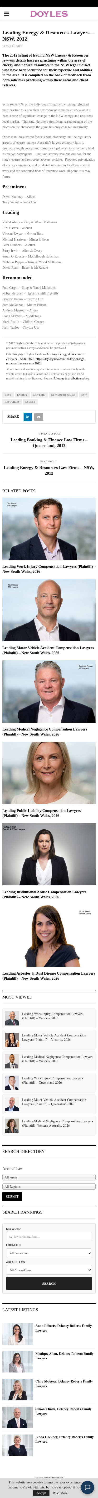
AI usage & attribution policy (71, 378)
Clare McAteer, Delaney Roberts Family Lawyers (64, 1383)
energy (22, 394)
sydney (30, 401)
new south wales (63, 394)
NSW (84, 394)
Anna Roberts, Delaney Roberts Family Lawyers (63, 1328)
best (8, 394)
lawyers (39, 394)
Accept (41, 1493)
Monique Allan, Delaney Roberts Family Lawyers (64, 1356)
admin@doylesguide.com (53, 1477)
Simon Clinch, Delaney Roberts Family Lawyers (63, 1411)
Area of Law (15, 1262)
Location (13, 1245)
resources (12, 401)
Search (49, 1283)
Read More (60, 1493)
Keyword (13, 1229)
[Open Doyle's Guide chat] (87, 1487)
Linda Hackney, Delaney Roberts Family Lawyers (64, 1439)
